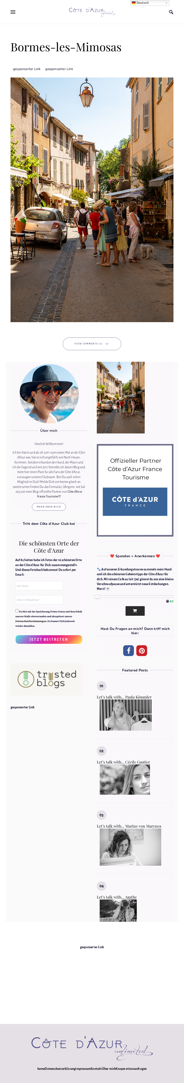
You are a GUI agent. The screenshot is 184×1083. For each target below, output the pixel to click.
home (41, 1069)
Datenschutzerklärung (60, 1069)
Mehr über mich (49, 507)
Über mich (109, 1069)
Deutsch (142, 3)
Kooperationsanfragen (131, 1069)
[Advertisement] (92, 983)
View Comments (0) (89, 344)
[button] (128, 650)
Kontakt (96, 1069)
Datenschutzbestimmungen (30, 621)
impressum (83, 1069)
